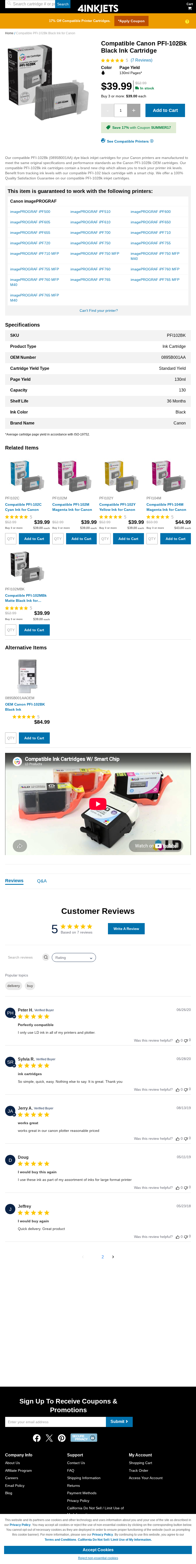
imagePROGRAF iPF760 (90, 269)
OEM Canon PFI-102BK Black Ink (25, 706)
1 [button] (93, 1257)
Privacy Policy (78, 1501)
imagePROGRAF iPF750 (90, 243)
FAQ (70, 1470)
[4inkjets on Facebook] (37, 1439)
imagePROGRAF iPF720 (30, 243)
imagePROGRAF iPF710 (151, 233)
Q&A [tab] (42, 880)
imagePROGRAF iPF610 (90, 222)
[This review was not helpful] (186, 1040)
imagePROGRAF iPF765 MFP (155, 280)
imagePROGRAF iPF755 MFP (34, 269)
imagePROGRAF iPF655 (30, 233)
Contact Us (76, 1463)
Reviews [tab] (14, 880)
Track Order (138, 1470)
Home (9, 33)
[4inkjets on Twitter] (49, 1439)
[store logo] (98, 8)
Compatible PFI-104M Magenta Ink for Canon (166, 507)
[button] (83, 1257)
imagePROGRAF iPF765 (90, 280)
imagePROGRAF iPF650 (151, 222)
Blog (8, 1493)
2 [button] (103, 1257)
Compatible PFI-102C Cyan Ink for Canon (23, 507)
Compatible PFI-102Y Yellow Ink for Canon (117, 507)
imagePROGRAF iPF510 (90, 212)
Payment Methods (81, 1493)
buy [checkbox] (30, 986)
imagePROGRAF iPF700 (90, 233)
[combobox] (37, 4)
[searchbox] (23, 957)
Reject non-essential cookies (98, 1558)
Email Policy (14, 1485)
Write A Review (126, 929)
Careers (11, 1478)
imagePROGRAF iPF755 (151, 243)
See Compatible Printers (128, 141)
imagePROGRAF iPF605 (30, 222)
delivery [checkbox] (13, 986)
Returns (73, 1485)
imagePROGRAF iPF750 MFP (94, 253)
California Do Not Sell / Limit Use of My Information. (115, 1540)
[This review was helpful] (177, 1040)
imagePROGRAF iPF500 (30, 212)
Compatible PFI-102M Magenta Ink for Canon (72, 507)
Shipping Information (84, 1478)
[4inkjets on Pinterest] (62, 1439)
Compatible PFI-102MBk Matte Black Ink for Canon (26, 598)
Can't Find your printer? (99, 310)
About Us (12, 1463)
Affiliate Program (18, 1470)
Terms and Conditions (60, 1540)
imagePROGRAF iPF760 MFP (155, 269)
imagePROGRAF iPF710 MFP (34, 253)
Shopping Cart (140, 1463)
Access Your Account (146, 1478)
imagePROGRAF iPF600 (151, 212)
